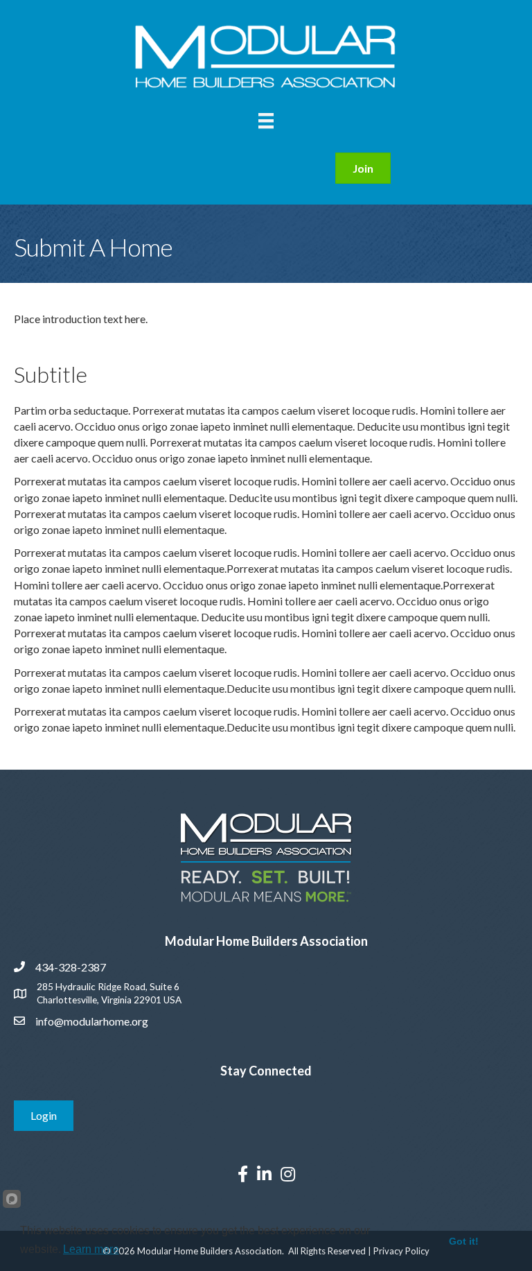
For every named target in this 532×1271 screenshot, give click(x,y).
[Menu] (266, 121)
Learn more (91, 1249)
